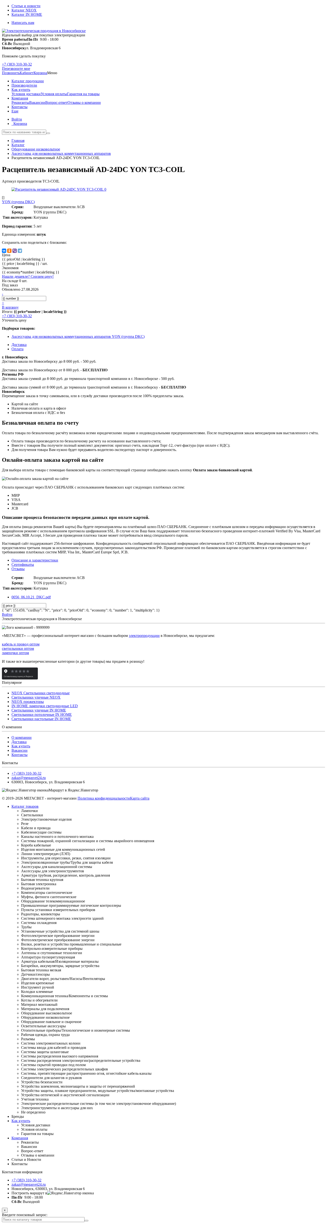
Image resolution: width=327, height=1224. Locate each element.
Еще (14, 111)
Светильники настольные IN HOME (41, 719)
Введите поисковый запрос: (24, 1215)
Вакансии (37, 102)
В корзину (10, 307)
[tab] (22, 564)
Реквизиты (20, 102)
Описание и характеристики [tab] (34, 560)
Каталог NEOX (24, 10)
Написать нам (22, 23)
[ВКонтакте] (4, 251)
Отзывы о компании (84, 102)
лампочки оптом (15, 653)
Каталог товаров (25, 806)
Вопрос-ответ (56, 102)
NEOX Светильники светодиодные (40, 693)
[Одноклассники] (9, 251)
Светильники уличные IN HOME (38, 710)
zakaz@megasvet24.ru (28, 778)
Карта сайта (139, 798)
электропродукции (144, 636)
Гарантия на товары (83, 94)
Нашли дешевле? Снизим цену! (28, 276)
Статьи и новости (25, 6)
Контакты (19, 755)
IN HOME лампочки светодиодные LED (44, 706)
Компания (19, 1138)
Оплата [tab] (17, 349)
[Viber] (14, 251)
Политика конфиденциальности (104, 798)
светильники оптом (18, 648)
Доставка (19, 742)
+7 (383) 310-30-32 (17, 64)
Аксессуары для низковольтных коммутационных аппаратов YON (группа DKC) (78, 336)
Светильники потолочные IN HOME (41, 714)
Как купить (20, 746)
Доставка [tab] (19, 345)
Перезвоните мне (16, 69)
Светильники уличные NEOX (36, 697)
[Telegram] (20, 251)
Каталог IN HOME (26, 14)
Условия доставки (26, 94)
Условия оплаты (54, 94)
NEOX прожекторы (27, 702)
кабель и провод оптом (20, 644)
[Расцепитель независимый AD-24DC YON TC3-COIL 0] (58, 189)
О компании (21, 737)
